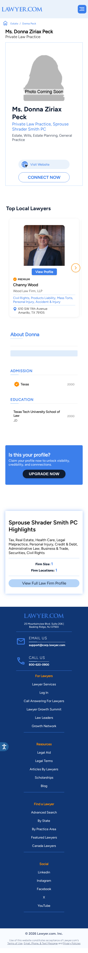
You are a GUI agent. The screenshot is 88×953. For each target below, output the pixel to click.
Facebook (44, 889)
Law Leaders (44, 718)
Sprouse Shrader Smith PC (40, 126)
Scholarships (44, 777)
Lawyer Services (44, 684)
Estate (17, 135)
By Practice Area (44, 829)
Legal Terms (44, 761)
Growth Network (44, 726)
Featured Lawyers (44, 837)
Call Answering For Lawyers (44, 701)
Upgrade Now (44, 474)
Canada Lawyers (44, 846)
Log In (43, 693)
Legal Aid (44, 752)
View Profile (44, 272)
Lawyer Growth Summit (44, 709)
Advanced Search (44, 812)
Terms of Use (15, 943)
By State (44, 821)
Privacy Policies (71, 943)
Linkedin (44, 872)
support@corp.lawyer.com (47, 645)
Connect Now (44, 177)
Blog (44, 786)
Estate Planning (45, 135)
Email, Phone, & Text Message (41, 943)
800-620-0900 (39, 664)
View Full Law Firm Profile (44, 583)
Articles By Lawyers (44, 769)
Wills (27, 135)
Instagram (44, 881)
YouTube (44, 906)
